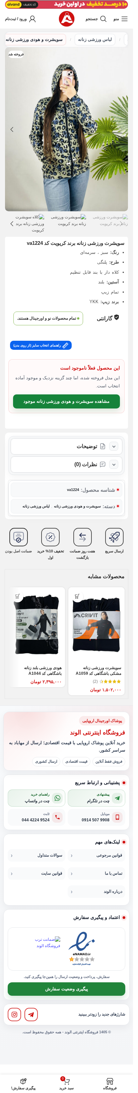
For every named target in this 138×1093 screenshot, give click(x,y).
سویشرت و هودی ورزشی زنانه (34, 39)
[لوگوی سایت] (67, 18)
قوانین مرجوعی (109, 855)
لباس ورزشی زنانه (95, 39)
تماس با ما (113, 873)
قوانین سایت (51, 873)
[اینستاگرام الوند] (14, 1014)
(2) (95, 681)
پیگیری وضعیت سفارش (66, 988)
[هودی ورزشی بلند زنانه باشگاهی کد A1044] (36, 625)
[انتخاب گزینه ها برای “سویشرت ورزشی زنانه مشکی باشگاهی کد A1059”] (77, 596)
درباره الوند (113, 891)
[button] (121, 129)
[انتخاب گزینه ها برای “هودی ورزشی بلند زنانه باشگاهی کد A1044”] (17, 596)
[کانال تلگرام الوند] (31, 1014)
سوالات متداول (50, 855)
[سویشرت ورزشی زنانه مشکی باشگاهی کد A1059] (96, 625)
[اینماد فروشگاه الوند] (81, 949)
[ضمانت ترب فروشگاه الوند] (47, 949)
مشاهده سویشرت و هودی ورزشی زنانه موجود (66, 401)
